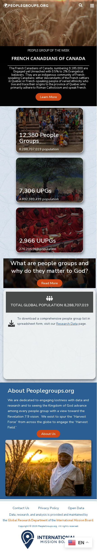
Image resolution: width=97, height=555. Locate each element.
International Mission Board (74, 520)
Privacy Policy (48, 508)
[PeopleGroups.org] (25, 5)
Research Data (67, 324)
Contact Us (21, 508)
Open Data (76, 508)
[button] (81, 5)
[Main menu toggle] (92, 5)
